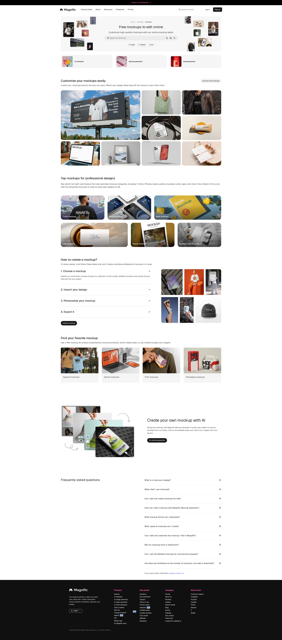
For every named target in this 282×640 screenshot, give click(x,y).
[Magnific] (78, 590)
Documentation (145, 597)
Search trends (170, 605)
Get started (144, 590)
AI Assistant (118, 597)
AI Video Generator (120, 602)
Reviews (168, 600)
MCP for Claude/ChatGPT (125, 611)
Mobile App (118, 621)
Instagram (194, 597)
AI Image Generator (121, 600)
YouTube (194, 600)
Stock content (119, 608)
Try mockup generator (157, 440)
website (142, 45)
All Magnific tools (120, 623)
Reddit (193, 613)
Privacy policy (145, 605)
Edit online (71, 135)
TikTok (193, 605)
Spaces (116, 594)
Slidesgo (168, 613)
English (75, 611)
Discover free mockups (210, 81)
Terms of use (144, 602)
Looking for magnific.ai (173, 621)
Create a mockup (69, 323)
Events (167, 610)
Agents (118, 615)
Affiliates (143, 618)
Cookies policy (145, 610)
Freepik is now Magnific (140, 3)
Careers (168, 602)
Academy (143, 594)
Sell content (169, 616)
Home (132, 22)
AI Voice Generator (120, 605)
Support (142, 600)
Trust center (144, 616)
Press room (169, 618)
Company (169, 590)
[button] (75, 611)
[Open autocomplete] (107, 38)
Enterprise (143, 621)
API (115, 618)
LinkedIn (194, 602)
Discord (193, 608)
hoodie (133, 45)
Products (118, 590)
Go (82, 135)
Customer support (197, 594)
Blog (167, 608)
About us (168, 597)
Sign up (217, 10)
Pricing (130, 9)
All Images (140, 22)
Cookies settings (145, 613)
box (152, 45)
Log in (207, 10)
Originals (145, 608)
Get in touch (196, 590)
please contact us (177, 573)
